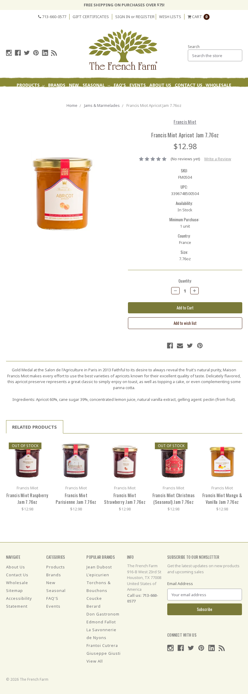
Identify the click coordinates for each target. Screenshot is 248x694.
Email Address (180, 583)
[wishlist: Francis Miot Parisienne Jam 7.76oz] (90, 455)
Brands (56, 85)
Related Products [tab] (34, 427)
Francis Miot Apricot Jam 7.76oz (153, 105)
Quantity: (185, 281)
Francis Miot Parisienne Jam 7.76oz (76, 498)
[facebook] (18, 53)
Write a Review (217, 159)
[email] (180, 346)
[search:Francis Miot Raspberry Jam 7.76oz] (42, 446)
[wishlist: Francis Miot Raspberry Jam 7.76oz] (42, 455)
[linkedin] (45, 53)
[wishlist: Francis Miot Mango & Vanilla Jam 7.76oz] (236, 455)
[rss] (54, 53)
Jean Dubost (99, 567)
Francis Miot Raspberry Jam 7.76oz (27, 498)
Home (72, 105)
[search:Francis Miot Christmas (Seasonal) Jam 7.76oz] (188, 446)
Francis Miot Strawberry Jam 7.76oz (124, 498)
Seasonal (94, 85)
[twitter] (27, 53)
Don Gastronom (102, 614)
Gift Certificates (91, 16)
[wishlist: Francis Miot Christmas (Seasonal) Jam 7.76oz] (188, 455)
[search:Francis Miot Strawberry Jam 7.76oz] (139, 446)
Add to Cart (27, 461)
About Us (160, 85)
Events (137, 85)
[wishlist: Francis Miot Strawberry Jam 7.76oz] (139, 455)
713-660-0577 (53, 16)
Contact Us (188, 85)
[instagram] (9, 53)
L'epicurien (97, 574)
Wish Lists (170, 16)
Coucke (94, 598)
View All (94, 661)
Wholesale (218, 85)
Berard (93, 606)
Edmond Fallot (101, 622)
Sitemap (14, 590)
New (74, 85)
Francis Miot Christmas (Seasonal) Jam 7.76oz (173, 498)
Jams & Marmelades (102, 105)
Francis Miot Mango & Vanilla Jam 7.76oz (222, 498)
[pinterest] (36, 53)
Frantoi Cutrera (102, 645)
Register (145, 16)
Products (29, 85)
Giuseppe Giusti (103, 653)
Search (194, 46)
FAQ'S (120, 85)
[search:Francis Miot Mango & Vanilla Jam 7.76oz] (236, 446)
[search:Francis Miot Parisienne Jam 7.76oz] (90, 446)
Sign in (122, 16)
